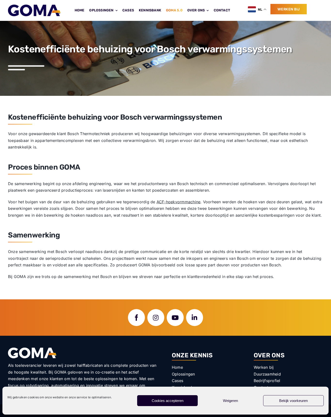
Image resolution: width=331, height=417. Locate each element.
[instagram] (155, 317)
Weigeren (230, 401)
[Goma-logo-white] (32, 349)
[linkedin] (194, 317)
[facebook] (136, 317)
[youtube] (175, 317)
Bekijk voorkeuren (293, 401)
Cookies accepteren (167, 401)
